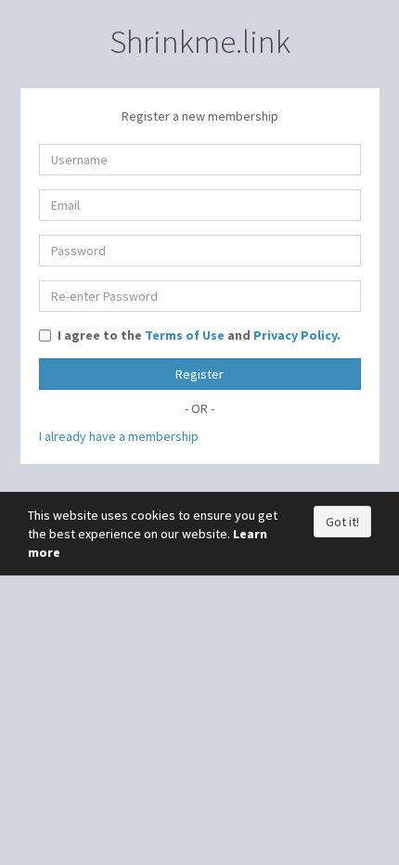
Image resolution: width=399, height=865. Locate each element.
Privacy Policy (295, 335)
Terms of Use (185, 335)
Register (199, 374)
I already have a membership (119, 436)
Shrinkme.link (199, 41)
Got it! (342, 521)
